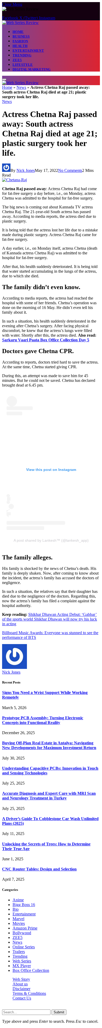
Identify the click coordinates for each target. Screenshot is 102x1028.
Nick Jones (25, 170)
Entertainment (28, 50)
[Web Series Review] (20, 22)
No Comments (70, 170)
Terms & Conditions (29, 993)
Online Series (24, 947)
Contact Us (22, 998)
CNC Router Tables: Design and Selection (39, 869)
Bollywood (22, 933)
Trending (22, 55)
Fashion (20, 41)
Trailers (19, 951)
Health (20, 46)
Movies (19, 923)
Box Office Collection (31, 970)
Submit (59, 1012)
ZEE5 (17, 60)
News (21, 87)
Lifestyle (23, 65)
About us (20, 984)
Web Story (21, 979)
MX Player (22, 965)
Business (21, 36)
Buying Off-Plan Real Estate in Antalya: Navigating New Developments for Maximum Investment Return (49, 745)
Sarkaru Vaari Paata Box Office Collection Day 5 (45, 340)
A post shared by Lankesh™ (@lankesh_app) (51, 540)
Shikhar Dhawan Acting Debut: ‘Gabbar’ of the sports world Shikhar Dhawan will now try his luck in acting (49, 619)
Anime (18, 900)
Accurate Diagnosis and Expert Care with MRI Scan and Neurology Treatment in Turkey (49, 795)
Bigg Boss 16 (24, 904)
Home (18, 32)
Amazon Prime (25, 928)
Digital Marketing (32, 69)
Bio (16, 909)
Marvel (18, 918)
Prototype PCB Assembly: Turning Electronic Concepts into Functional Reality (42, 720)
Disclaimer (21, 988)
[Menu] (4, 79)
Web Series (22, 961)
